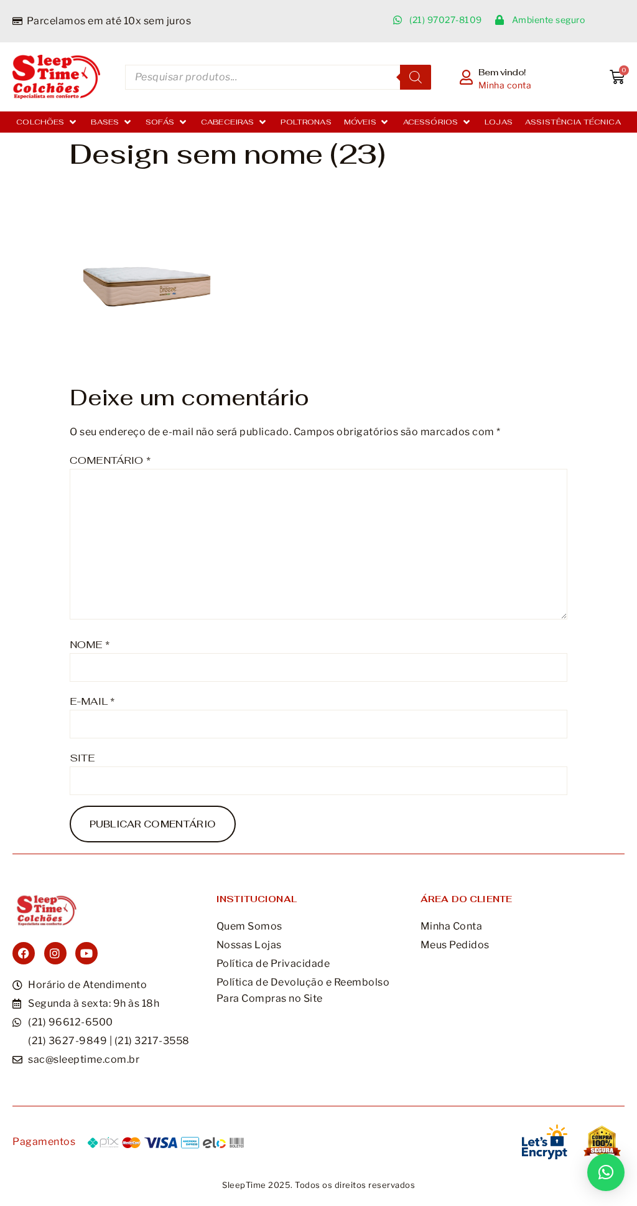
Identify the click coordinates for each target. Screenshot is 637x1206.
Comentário (110, 460)
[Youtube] (86, 953)
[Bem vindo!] (466, 77)
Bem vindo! (502, 72)
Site (82, 758)
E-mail (92, 701)
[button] (47, 122)
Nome (89, 644)
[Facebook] (23, 953)
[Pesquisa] (415, 77)
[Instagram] (55, 953)
